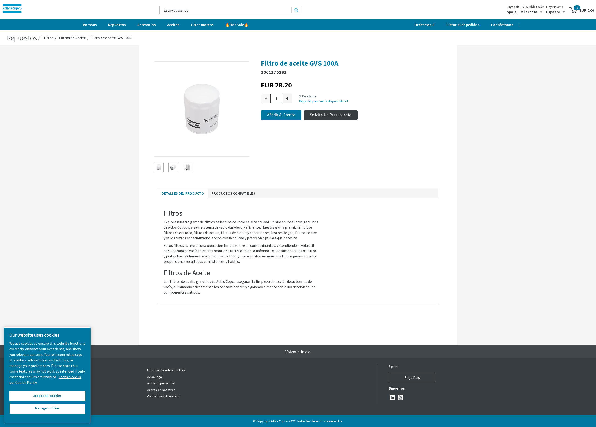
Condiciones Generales (163, 396)
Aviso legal (155, 377)
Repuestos (117, 24)
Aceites (173, 24)
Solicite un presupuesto (331, 114)
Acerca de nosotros (161, 390)
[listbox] (556, 11)
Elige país (513, 7)
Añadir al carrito (281, 114)
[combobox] (226, 10)
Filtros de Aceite (72, 37)
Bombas (90, 24)
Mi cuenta (529, 11)
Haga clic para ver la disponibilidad (323, 101)
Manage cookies (47, 408)
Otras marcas (202, 24)
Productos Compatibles (233, 193)
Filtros (47, 37)
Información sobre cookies (166, 370)
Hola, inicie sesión (532, 7)
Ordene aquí (424, 24)
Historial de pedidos (462, 24)
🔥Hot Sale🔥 (237, 24)
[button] (265, 98)
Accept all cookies (47, 396)
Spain (511, 12)
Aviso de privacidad (161, 383)
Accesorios (146, 24)
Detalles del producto (182, 194)
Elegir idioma (554, 7)
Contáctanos (502, 24)
